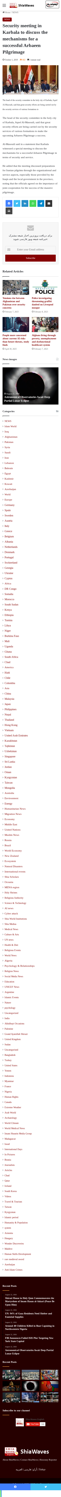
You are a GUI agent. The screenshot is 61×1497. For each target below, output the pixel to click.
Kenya (8, 609)
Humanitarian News (15, 808)
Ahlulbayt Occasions (14, 1023)
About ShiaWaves (11, 1459)
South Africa (11, 656)
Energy (8, 803)
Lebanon (9, 463)
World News (10, 955)
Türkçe (42, 1469)
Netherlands (11, 546)
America (9, 667)
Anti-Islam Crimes (13, 1270)
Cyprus (8, 578)
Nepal (8, 714)
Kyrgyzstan (11, 777)
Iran (7, 457)
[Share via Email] (48, 203)
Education (9, 981)
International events (15, 871)
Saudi (8, 452)
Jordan (8, 766)
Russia (8, 840)
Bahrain (9, 468)
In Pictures (10, 1154)
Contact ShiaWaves (29, 1459)
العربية (19, 1469)
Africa (8, 583)
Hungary (9, 1238)
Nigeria (8, 1091)
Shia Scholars (12, 876)
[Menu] (4, 6)
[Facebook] (9, 203)
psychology (10, 1007)
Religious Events (13, 950)
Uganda (9, 646)
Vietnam (9, 730)
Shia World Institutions (16, 918)
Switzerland (11, 562)
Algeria (8, 960)
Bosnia (8, 1160)
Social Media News (14, 976)
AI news (9, 908)
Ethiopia (9, 615)
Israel (7, 1144)
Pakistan (9, 442)
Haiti (7, 672)
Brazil (8, 845)
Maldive (8, 1249)
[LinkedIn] (25, 203)
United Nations (13, 829)
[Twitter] (17, 203)
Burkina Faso (12, 636)
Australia (9, 793)
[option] (30, 386)
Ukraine (9, 573)
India (7, 1018)
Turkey (8, 1060)
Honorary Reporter (48, 1459)
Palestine (9, 1029)
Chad (7, 662)
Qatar (7, 1180)
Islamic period (11, 1217)
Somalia (9, 594)
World (8, 494)
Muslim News (12, 835)
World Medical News (15, 1128)
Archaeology (11, 1118)
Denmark (10, 552)
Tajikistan (10, 746)
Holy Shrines (11, 892)
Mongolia (10, 787)
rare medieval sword (14, 1259)
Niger (8, 630)
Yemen (8, 1070)
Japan (8, 704)
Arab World (10, 1112)
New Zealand (12, 856)
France (8, 1086)
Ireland (8, 1186)
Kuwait (8, 484)
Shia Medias (10, 924)
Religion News (12, 971)
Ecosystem (10, 861)
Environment (11, 798)
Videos (8, 1196)
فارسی (27, 1469)
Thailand (9, 719)
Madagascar (10, 1139)
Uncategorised (11, 1050)
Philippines (10, 709)
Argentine (9, 992)
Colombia (10, 683)
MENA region (12, 887)
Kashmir (9, 478)
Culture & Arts (12, 934)
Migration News (13, 814)
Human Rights (11, 1097)
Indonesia (9, 1076)
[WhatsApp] (32, 203)
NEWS (15, 12)
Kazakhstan (11, 740)
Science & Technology (15, 903)
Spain (8, 510)
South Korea (11, 1191)
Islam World (10, 426)
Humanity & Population (16, 1222)
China (8, 693)
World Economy (13, 850)
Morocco (9, 599)
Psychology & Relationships (20, 966)
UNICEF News (12, 986)
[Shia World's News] (22, 5)
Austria (8, 520)
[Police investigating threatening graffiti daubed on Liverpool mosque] (45, 287)
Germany (10, 505)
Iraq (7, 431)
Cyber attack (11, 913)
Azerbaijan (10, 489)
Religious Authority (14, 897)
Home (8, 12)
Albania (9, 541)
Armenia (9, 1233)
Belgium (9, 536)
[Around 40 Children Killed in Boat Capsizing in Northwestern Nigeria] (49, 1375)
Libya (8, 625)
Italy (7, 526)
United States (11, 1065)
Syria (7, 447)
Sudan (8, 1044)
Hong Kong (11, 725)
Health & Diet (11, 945)
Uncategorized (11, 1013)
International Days (13, 1149)
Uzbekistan (11, 751)
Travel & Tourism (13, 1201)
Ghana (8, 651)
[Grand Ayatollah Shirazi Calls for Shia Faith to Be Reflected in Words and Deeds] (11, 1397)
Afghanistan (11, 436)
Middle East (11, 824)
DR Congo (10, 588)
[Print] (9, 211)
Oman (8, 772)
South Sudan (11, 604)
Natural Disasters (14, 866)
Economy (10, 819)
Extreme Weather (13, 1107)
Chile (7, 677)
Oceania (9, 882)
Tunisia (8, 620)
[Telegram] (40, 203)
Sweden (9, 515)
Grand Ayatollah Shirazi (16, 1034)
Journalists (10, 1165)
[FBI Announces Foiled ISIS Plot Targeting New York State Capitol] (11, 1386)
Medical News (11, 929)
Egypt (8, 473)
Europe (8, 499)
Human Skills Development (18, 1254)
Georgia (9, 567)
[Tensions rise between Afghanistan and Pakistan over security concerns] (16, 287)
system (8, 1228)
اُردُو (35, 1469)
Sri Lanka (10, 761)
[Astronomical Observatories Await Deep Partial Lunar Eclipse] (30, 1386)
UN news (9, 939)
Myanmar (9, 1081)
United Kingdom (13, 1039)
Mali (7, 641)
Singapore (10, 756)
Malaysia (9, 698)
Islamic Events (12, 997)
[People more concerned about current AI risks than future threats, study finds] (16, 324)
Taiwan (9, 782)
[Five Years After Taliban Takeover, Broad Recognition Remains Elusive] (49, 1386)
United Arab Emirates (16, 735)
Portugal (9, 557)
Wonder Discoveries (14, 1243)
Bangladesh (10, 1055)
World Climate (12, 1123)
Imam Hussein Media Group (18, 1133)
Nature (8, 1002)
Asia (7, 688)
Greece (8, 531)
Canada (8, 1102)
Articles (8, 1170)
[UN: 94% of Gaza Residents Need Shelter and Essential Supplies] (30, 1375)
